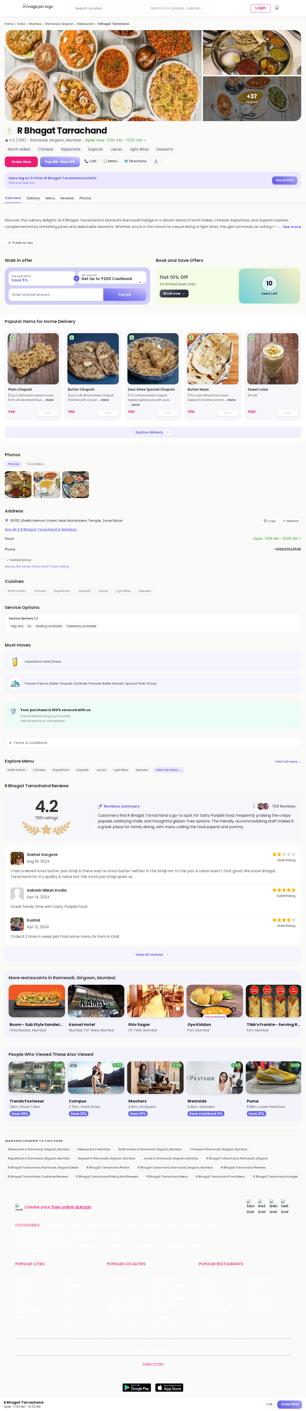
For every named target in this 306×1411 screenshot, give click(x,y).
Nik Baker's (207, 1291)
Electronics (152, 1225)
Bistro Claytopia (257, 1279)
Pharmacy (191, 1225)
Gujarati (84, 591)
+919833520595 (287, 549)
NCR (63, 1298)
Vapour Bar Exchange (216, 1304)
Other (210, 1225)
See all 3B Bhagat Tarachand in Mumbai (41, 529)
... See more (290, 227)
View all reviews (149, 954)
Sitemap (178, 1343)
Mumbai (35, 24)
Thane (65, 1310)
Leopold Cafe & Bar (260, 1310)
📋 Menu (110, 161)
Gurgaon (67, 1279)
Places (194, 1343)
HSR (110, 1285)
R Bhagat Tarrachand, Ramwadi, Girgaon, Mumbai (175, 1167)
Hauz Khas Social (258, 1323)
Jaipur (20, 1298)
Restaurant (85, 24)
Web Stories (161, 1351)
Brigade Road (163, 1279)
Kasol (19, 1323)
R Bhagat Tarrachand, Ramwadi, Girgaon (237, 1158)
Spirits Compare (121, 1343)
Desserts (145, 591)
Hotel (172, 1225)
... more (48, 400)
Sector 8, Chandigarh (124, 1298)
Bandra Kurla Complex (125, 1310)
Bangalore (23, 1285)
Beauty (77, 1225)
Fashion (94, 1225)
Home (9, 24)
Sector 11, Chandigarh (124, 1304)
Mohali (20, 1304)
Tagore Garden (164, 1323)
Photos (13, 464)
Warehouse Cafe (258, 1298)
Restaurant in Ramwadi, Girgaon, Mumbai (39, 1149)
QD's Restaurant (212, 1323)
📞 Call (90, 161)
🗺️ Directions (135, 161)
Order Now (21, 161)
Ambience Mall (164, 1291)
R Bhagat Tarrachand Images (275, 1177)
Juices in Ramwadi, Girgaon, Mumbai (170, 1158)
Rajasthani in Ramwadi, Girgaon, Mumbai (39, 1158)
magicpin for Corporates (252, 1343)
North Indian (17, 591)
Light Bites (123, 591)
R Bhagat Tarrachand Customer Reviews (38, 1177)
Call (269, 1404)
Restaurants (55, 1225)
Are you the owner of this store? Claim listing (37, 566)
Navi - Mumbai (27, 1310)
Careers (141, 1351)
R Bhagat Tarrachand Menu (167, 1177)
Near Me (98, 1343)
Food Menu (35, 464)
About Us (48, 1343)
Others (235, 1372)
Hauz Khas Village (121, 1323)
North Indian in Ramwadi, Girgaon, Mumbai (150, 1149)
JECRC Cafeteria (257, 1304)
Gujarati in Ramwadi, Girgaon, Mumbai (106, 1158)
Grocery (113, 1225)
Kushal (33, 920)
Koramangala (118, 1279)
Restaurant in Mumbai (94, 1149)
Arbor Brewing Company (219, 1285)
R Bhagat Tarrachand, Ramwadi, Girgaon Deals (43, 1167)
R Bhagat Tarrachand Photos (108, 1167)
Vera (280, 1343)
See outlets (285, 180)
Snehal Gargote (42, 854)
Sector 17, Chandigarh (170, 1298)
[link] (33, 375)
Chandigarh (70, 1285)
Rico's (248, 1317)
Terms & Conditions (153, 1343)
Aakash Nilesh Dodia (46, 890)
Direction (292, 521)
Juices (103, 591)
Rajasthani (62, 591)
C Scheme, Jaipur (166, 1304)
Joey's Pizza (208, 1317)
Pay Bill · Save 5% (60, 161)
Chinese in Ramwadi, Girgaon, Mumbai (218, 1149)
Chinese (40, 591)
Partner (209, 1343)
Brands (224, 1343)
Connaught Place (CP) (171, 1317)
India (21, 24)
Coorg (65, 1317)
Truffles (205, 1279)
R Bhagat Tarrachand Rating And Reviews (107, 1177)
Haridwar (67, 1323)
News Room (28, 1343)
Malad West (117, 1317)
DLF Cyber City (119, 1291)
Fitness (131, 1225)
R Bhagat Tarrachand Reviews (243, 1167)
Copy (272, 521)
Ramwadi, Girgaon (59, 24)
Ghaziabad (24, 1291)
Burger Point (254, 1285)
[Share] (156, 161)
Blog (84, 1343)
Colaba (158, 1310)
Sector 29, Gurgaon (168, 1285)
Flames (250, 1291)
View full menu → (288, 761)
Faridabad (68, 1291)
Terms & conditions (30, 742)
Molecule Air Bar (212, 1298)
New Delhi (23, 1279)
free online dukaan (71, 1207)
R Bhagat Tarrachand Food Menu (220, 1177)
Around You (68, 1343)
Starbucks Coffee (213, 1310)
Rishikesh (22, 1317)
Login (260, 8)
